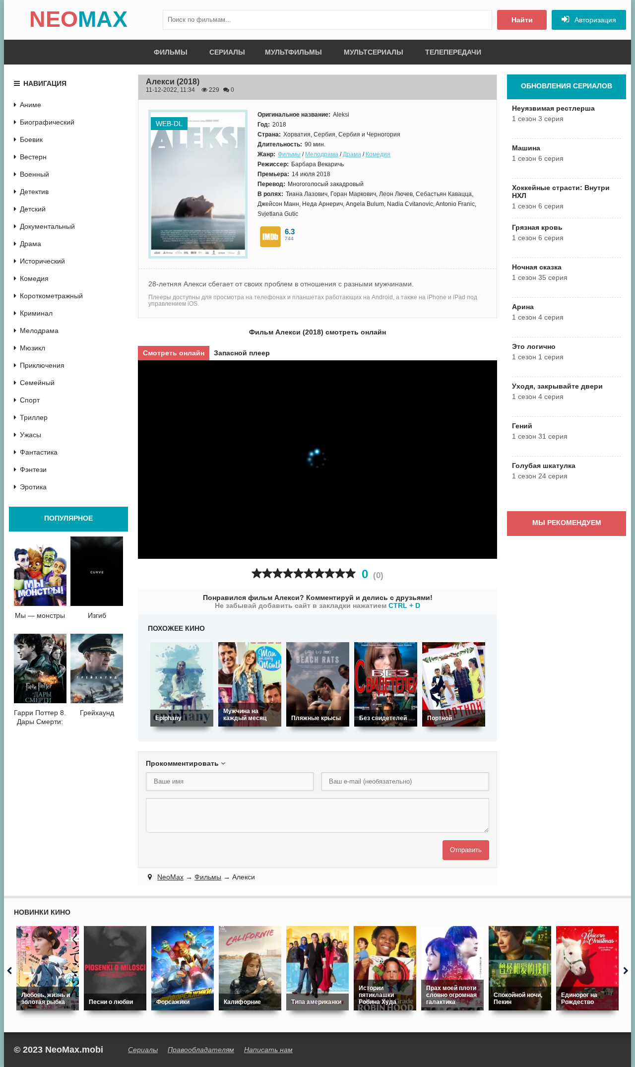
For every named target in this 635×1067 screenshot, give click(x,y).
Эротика (33, 487)
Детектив (34, 192)
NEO (78, 19)
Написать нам (268, 1050)
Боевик (31, 139)
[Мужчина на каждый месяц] (249, 684)
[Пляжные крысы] (317, 684)
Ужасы (30, 435)
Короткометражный (51, 296)
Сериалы (227, 52)
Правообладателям (201, 1050)
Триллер (34, 417)
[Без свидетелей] (385, 684)
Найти (522, 20)
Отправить (466, 850)
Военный (34, 174)
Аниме (30, 105)
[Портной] (453, 684)
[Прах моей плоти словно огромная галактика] (452, 968)
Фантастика (39, 452)
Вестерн (33, 157)
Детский (33, 209)
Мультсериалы (373, 52)
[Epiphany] (181, 684)
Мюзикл (32, 348)
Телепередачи (453, 52)
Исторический (42, 261)
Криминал (36, 313)
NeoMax (170, 877)
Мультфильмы (293, 52)
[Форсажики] (182, 968)
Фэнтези (33, 469)
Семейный (37, 383)
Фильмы (171, 52)
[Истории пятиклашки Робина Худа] (385, 968)
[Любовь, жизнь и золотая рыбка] (47, 968)
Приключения (42, 365)
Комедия (378, 154)
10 (350, 573)
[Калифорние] (250, 968)
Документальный (47, 226)
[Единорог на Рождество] (587, 968)
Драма (352, 154)
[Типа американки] (317, 968)
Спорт (30, 400)
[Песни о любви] (115, 968)
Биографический (47, 122)
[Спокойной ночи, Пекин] (520, 968)
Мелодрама (321, 154)
